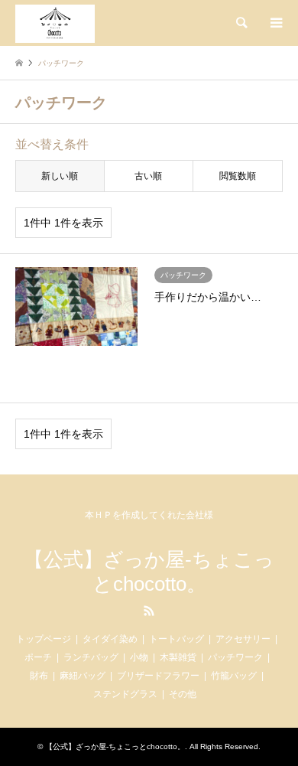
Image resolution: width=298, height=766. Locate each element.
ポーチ (38, 657)
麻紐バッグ (82, 675)
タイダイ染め (110, 639)
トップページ (43, 639)
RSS (149, 610)
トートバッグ (176, 639)
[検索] (241, 23)
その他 (182, 694)
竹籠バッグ (234, 675)
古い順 (148, 176)
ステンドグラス (125, 694)
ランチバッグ (90, 657)
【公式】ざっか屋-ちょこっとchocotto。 (149, 571)
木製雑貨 (178, 657)
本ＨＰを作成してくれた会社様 (149, 515)
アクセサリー (242, 639)
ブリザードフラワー (158, 675)
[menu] (275, 23)
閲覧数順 (237, 176)
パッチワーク (235, 657)
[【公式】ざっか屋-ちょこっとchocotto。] (55, 23)
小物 (139, 657)
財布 (39, 675)
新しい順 (59, 176)
